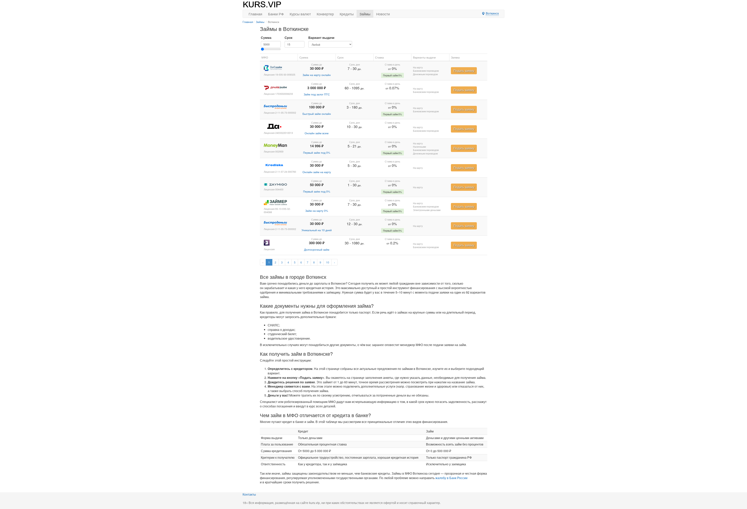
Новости (383, 13)
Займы (364, 13)
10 (327, 262)
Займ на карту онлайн (316, 75)
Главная (255, 13)
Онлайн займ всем (317, 133)
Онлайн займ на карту (316, 172)
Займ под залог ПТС (317, 94)
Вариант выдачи (321, 38)
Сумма (266, 38)
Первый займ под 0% (316, 152)
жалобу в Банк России (451, 478)
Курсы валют (300, 13)
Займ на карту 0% (316, 211)
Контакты (249, 494)
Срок (288, 38)
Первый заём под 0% (316, 191)
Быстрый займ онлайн (316, 114)
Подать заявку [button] (463, 70)
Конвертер (325, 13)
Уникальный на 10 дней (317, 230)
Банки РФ (276, 13)
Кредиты (347, 13)
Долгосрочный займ (316, 249)
